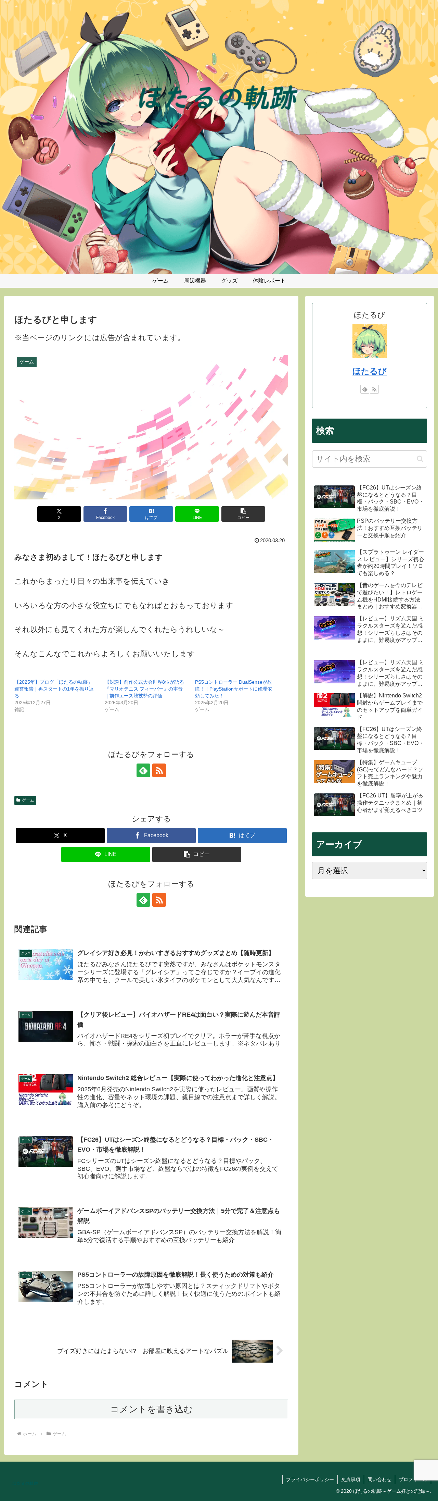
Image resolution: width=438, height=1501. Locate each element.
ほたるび (369, 371)
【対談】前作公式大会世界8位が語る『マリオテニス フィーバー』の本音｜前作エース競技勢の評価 (144, 688)
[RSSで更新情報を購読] (159, 770)
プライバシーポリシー (310, 1479)
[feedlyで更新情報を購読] (143, 770)
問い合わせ (379, 1479)
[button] (243, 514)
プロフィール (413, 1479)
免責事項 (350, 1479)
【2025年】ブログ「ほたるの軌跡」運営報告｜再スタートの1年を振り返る (54, 688)
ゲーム (28, 800)
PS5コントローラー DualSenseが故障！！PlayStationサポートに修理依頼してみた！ (233, 688)
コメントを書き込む (151, 1409)
